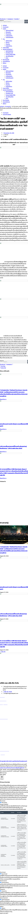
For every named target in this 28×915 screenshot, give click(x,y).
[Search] (27, 362)
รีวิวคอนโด (8, 32)
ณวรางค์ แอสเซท (7, 114)
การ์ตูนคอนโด (9, 35)
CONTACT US (5, 758)
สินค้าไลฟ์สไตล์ (9, 51)
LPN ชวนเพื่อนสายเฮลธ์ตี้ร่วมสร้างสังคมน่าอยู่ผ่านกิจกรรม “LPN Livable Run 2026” (13, 447)
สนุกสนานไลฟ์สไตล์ (7, 49)
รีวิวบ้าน (7, 42)
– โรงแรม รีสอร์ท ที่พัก (5, 741)
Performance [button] (3, 881)
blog (7, 58)
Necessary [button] (2, 801)
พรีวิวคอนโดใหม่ (9, 30)
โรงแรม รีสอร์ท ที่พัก (10, 54)
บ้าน (4, 39)
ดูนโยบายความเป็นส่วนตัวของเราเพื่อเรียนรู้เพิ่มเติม (12, 767)
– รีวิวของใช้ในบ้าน (4, 738)
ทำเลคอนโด (8, 34)
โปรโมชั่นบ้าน (9, 46)
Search (2, 20)
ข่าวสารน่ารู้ (5, 27)
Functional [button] (3, 872)
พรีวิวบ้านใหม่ (9, 41)
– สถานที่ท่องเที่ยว (4, 740)
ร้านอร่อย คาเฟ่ (9, 53)
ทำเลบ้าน (8, 44)
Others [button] (1, 906)
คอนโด (4, 29)
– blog (1, 735)
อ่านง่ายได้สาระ (6, 61)
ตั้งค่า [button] (1, 774)
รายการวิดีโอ (6, 47)
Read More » (3, 399)
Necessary (4, 802)
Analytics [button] (2, 889)
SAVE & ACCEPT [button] (4, 913)
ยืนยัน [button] (4, 774)
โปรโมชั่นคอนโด (9, 37)
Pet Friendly (6, 59)
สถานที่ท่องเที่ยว (9, 56)
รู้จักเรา (4, 63)
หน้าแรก (5, 25)
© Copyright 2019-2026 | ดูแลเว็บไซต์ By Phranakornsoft (13, 761)
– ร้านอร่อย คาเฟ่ (4, 736)
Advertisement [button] (4, 898)
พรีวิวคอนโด (5, 708)
